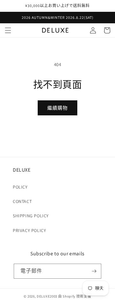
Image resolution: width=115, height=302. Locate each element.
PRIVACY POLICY (29, 230)
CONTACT (22, 201)
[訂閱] (94, 271)
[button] (8, 30)
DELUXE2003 (47, 296)
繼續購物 (57, 108)
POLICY (20, 187)
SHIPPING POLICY (31, 216)
